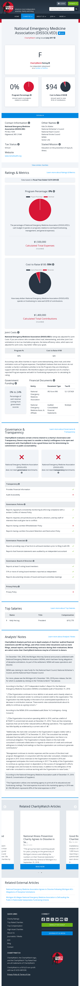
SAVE (62, 33)
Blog (9, 943)
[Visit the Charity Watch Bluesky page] (57, 919)
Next (75, 806)
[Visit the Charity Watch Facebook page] (43, 919)
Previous (4, 806)
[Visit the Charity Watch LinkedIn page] (47, 919)
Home (16, 16)
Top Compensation (14, 926)
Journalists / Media (14, 936)
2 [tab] (42, 873)
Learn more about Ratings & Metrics (61, 172)
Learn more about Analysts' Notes (61, 636)
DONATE (72, 4)
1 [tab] (38, 873)
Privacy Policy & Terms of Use (18, 974)
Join (52, 16)
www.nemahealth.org (13, 156)
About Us (41, 16)
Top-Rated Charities (15, 922)
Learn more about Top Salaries (63, 608)
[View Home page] (7, 7)
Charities (27, 16)
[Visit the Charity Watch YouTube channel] (61, 919)
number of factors (41, 68)
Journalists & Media (57, 933)
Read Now (40, 866)
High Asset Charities (15, 929)
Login (62, 4)
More (61, 16)
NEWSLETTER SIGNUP (57, 925)
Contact (10, 947)
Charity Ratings (13, 919)
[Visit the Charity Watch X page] (52, 919)
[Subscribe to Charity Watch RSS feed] (66, 919)
